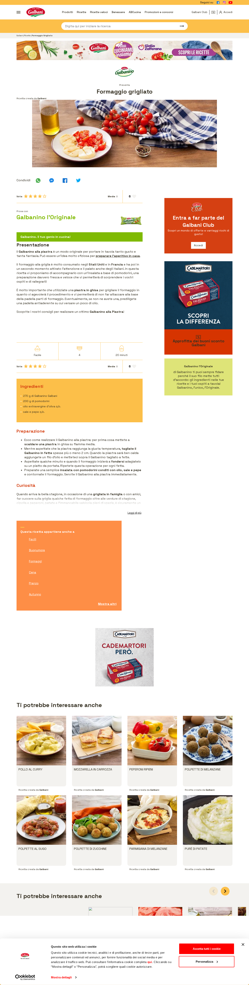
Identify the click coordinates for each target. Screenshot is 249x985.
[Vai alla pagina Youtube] (230, 2)
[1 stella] (26, 196)
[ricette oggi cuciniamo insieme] (124, 50)
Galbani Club (199, 12)
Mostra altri (107, 604)
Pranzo (34, 583)
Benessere (118, 12)
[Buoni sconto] (214, 12)
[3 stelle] (35, 196)
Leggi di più (134, 512)
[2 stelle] (30, 196)
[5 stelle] (44, 196)
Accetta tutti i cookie (207, 948)
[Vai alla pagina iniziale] (36, 12)
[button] (225, 891)
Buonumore (37, 550)
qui (149, 962)
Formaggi (35, 561)
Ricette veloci (99, 12)
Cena (32, 572)
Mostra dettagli (61, 977)
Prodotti (67, 12)
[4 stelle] (40, 196)
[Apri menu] (18, 12)
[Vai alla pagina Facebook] (218, 2)
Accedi (198, 245)
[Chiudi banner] (243, 944)
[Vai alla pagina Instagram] (224, 2)
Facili (32, 539)
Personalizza (204, 961)
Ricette (81, 12)
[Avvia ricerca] (180, 26)
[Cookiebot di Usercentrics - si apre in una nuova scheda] (25, 977)
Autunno (35, 594)
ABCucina (135, 12)
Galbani (20, 35)
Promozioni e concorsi (159, 12)
